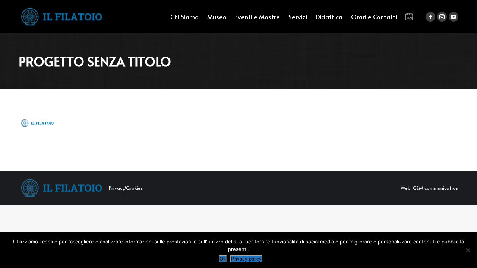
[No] (467, 250)
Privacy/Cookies (126, 188)
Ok (222, 259)
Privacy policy (246, 259)
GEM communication (435, 188)
